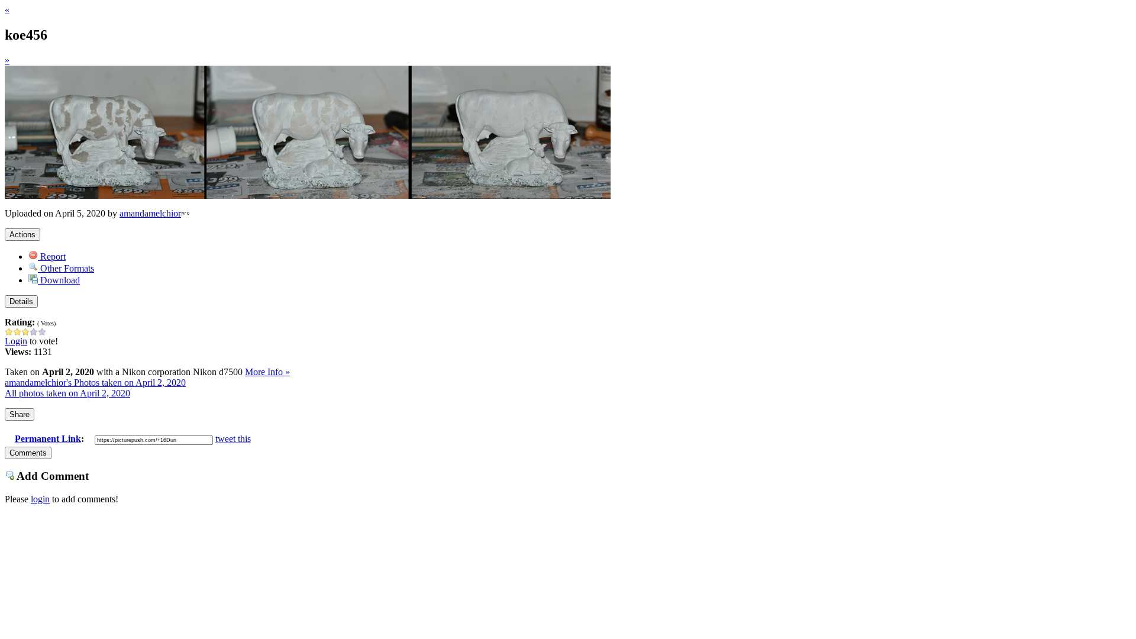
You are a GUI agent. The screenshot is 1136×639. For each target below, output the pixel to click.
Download (59, 280)
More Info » (267, 372)
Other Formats (66, 268)
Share (19, 414)
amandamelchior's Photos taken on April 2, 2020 (95, 382)
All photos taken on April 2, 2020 (67, 393)
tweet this (233, 439)
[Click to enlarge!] (308, 196)
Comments (28, 452)
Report (52, 256)
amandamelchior (150, 213)
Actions (22, 234)
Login (16, 341)
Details (21, 301)
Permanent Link (48, 439)
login (40, 499)
